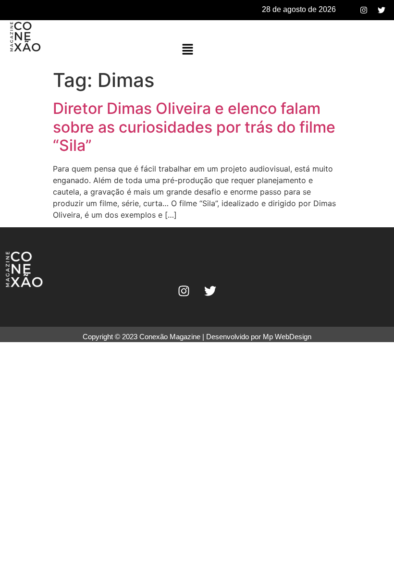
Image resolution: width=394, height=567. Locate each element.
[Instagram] (363, 10)
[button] (187, 49)
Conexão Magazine (169, 337)
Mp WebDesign (287, 337)
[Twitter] (381, 10)
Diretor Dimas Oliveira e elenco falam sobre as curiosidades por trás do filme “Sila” (194, 127)
